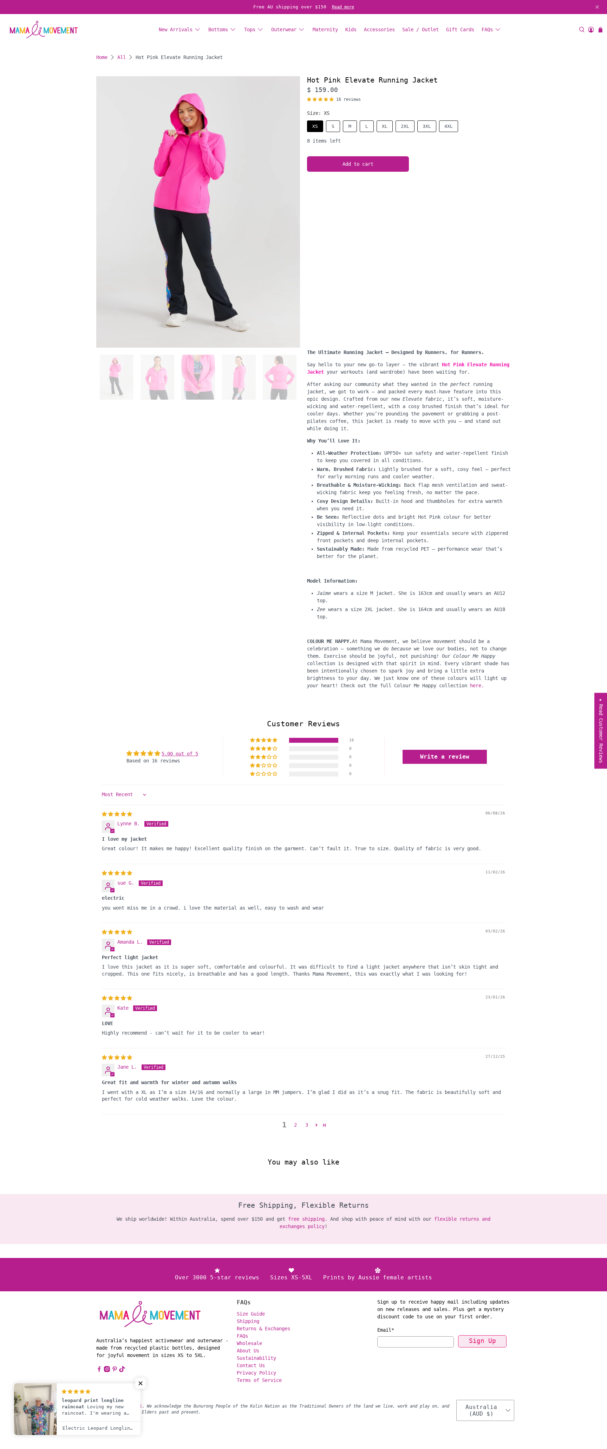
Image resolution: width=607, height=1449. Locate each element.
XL (384, 126)
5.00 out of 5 (180, 753)
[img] (117, 814)
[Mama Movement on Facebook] (99, 1370)
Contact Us (251, 1365)
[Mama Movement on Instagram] (107, 1370)
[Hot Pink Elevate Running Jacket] (198, 212)
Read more (343, 7)
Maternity (325, 29)
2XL (405, 126)
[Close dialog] (591, 1275)
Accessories (379, 29)
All (121, 57)
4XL (448, 126)
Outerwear (283, 29)
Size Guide (251, 1314)
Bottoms (218, 29)
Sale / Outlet (420, 29)
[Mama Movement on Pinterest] (115, 1370)
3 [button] (306, 1125)
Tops (249, 29)
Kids (351, 29)
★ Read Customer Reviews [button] (601, 731)
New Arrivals (175, 29)
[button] (320, 99)
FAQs (487, 29)
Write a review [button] (444, 756)
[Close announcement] (597, 7)
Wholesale (249, 1343)
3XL (427, 126)
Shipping (248, 1321)
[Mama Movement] (43, 29)
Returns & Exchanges (263, 1328)
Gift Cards (460, 29)
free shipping (306, 1219)
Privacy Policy (256, 1373)
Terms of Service (259, 1380)
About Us (248, 1350)
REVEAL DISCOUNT (389, 1391)
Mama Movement (126, 1406)
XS (315, 126)
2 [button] (295, 1125)
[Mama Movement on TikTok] (122, 1370)
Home (101, 57)
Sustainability (256, 1358)
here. (477, 685)
